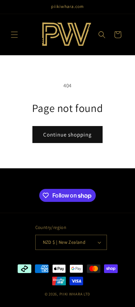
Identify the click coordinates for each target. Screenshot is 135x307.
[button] (14, 35)
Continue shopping (67, 134)
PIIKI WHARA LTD (75, 294)
